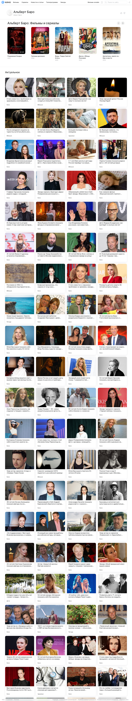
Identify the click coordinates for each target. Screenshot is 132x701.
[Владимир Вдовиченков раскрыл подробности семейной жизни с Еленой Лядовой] (19, 154)
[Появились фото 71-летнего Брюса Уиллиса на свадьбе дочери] (112, 588)
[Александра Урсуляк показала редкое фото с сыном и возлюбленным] (81, 495)
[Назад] (118, 23)
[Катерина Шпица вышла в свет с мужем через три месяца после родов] (19, 371)
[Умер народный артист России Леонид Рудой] (112, 92)
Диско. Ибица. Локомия (84, 57)
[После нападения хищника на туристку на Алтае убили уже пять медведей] (19, 123)
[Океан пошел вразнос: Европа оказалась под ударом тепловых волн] (19, 309)
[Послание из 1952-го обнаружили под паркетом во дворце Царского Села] (19, 278)
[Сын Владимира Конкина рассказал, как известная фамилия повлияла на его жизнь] (81, 216)
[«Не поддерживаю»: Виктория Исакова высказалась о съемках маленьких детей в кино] (19, 526)
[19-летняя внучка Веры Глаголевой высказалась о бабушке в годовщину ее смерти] (112, 309)
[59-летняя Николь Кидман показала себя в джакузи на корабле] (112, 433)
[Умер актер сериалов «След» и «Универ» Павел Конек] (19, 464)
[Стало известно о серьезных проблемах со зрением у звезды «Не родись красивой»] (81, 278)
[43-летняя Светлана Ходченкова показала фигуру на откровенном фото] (19, 557)
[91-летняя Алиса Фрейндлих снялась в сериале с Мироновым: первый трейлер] (50, 123)
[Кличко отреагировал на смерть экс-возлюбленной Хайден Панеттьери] (112, 340)
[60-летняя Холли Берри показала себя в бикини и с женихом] (81, 402)
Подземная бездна (14, 56)
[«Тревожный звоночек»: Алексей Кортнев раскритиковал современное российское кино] (112, 619)
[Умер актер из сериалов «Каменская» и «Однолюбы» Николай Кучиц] (112, 526)
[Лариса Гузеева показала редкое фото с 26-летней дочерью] (112, 154)
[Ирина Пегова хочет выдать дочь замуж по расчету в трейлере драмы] (50, 371)
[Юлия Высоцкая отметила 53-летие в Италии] (81, 464)
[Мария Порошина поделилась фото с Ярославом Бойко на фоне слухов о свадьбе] (50, 154)
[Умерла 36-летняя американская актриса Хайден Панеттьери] (19, 650)
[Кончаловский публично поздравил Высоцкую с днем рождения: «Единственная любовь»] (50, 309)
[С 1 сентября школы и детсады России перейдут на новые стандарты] (81, 154)
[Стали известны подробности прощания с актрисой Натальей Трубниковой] (112, 650)
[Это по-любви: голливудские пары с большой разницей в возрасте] (112, 681)
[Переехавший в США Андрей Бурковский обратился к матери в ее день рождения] (50, 495)
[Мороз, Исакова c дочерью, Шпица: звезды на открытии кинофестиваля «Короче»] (81, 650)
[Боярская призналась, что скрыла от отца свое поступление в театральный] (50, 278)
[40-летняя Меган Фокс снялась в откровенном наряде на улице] (81, 247)
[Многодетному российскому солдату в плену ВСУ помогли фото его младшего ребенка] (50, 92)
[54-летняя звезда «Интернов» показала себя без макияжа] (50, 588)
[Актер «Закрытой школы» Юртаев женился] (50, 557)
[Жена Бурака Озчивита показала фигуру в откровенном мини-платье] (50, 216)
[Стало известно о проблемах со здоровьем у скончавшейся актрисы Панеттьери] (19, 92)
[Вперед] (123, 23)
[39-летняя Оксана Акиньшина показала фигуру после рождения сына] (19, 495)
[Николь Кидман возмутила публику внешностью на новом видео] (81, 526)
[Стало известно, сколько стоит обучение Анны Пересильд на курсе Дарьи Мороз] (50, 433)
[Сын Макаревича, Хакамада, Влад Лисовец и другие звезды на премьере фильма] (50, 340)
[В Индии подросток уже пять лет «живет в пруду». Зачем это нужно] (19, 588)
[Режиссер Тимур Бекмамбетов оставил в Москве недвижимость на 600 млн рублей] (50, 247)
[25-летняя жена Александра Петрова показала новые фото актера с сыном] (81, 340)
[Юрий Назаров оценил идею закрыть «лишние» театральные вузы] (81, 557)
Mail (3, 699)
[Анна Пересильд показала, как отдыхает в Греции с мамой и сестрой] (19, 402)
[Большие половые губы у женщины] (81, 123)
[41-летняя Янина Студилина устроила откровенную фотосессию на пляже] (19, 247)
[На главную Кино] (7, 2)
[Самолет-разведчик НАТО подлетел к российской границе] (50, 464)
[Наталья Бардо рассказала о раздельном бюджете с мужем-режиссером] (81, 309)
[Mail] (3, 2)
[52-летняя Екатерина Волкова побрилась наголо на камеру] (50, 650)
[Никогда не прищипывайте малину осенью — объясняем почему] (81, 619)
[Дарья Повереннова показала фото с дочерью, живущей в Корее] (81, 433)
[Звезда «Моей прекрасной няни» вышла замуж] (112, 557)
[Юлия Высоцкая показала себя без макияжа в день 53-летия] (19, 340)
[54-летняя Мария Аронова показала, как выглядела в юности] (112, 371)
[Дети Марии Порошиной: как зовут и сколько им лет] (81, 92)
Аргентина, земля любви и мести (111, 57)
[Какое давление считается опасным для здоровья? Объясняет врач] (50, 681)
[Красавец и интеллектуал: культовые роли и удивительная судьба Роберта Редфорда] (112, 495)
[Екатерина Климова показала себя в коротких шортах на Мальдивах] (19, 433)
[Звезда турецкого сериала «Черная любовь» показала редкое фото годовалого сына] (112, 402)
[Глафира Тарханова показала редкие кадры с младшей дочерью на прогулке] (19, 185)
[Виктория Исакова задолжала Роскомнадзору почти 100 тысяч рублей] (19, 681)
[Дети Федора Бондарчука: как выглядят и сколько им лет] (112, 216)
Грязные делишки (38, 56)
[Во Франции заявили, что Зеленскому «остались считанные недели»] (112, 123)
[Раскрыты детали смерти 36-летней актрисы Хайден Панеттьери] (112, 278)
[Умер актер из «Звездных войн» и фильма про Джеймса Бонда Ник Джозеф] (19, 619)
